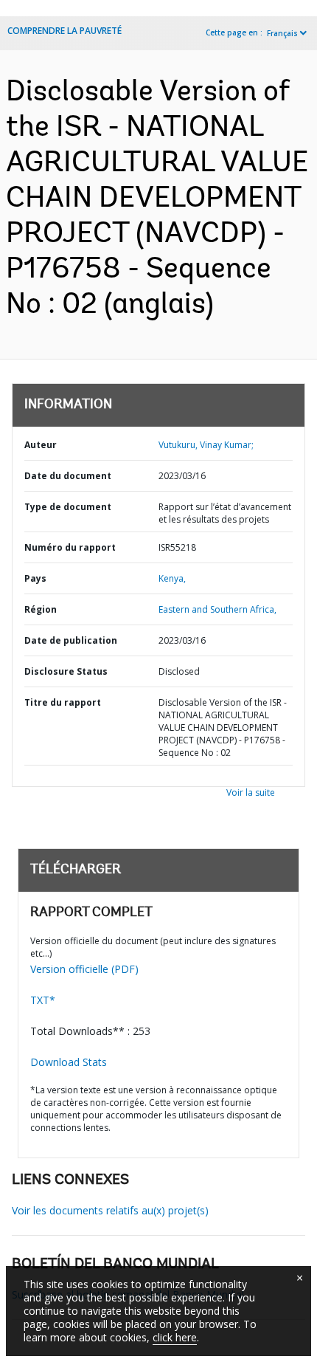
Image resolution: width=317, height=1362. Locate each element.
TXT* (42, 1000)
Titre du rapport (62, 702)
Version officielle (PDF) (84, 969)
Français (282, 33)
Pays (35, 578)
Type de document (67, 507)
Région (40, 609)
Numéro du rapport (70, 547)
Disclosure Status (66, 671)
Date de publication (70, 640)
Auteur (40, 444)
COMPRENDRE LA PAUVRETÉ (64, 30)
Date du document (67, 476)
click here (175, 1337)
